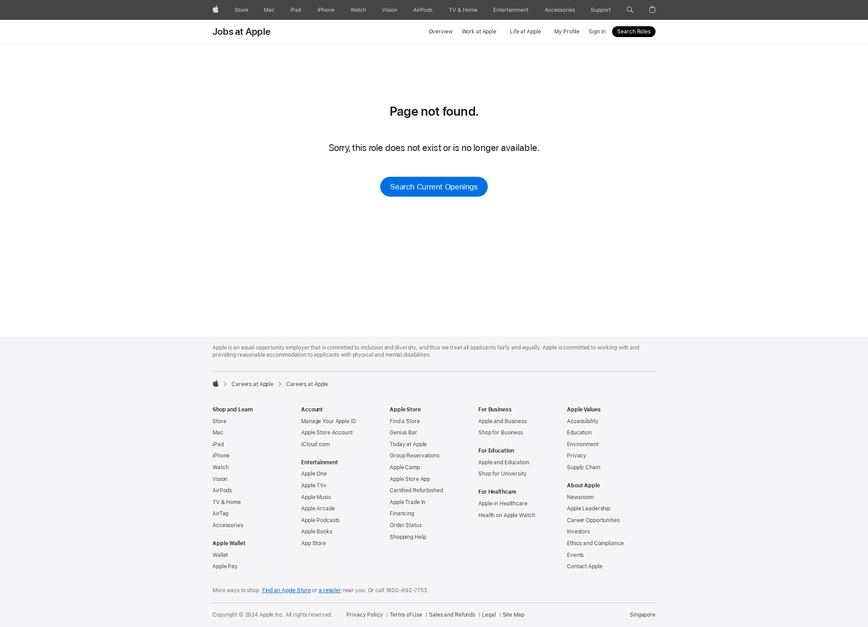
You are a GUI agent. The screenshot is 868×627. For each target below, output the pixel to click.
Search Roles (634, 31)
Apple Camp (405, 467)
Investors (578, 531)
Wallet (220, 555)
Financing (402, 513)
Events (575, 555)
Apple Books (316, 531)
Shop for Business (500, 432)
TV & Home (226, 502)
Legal (488, 615)
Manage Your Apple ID (328, 421)
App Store (313, 543)
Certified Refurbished (416, 490)
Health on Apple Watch (506, 515)
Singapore (643, 615)
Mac (217, 432)
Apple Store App (410, 479)
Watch (220, 467)
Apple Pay (225, 566)
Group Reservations (414, 456)
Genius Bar (403, 432)
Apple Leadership (588, 508)
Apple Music (316, 497)
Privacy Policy (364, 615)
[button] (630, 10)
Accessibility (582, 421)
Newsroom (580, 497)
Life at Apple (525, 31)
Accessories (227, 525)
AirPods (222, 490)
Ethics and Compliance (595, 543)
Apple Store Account (327, 432)
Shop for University (502, 474)
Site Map (513, 615)
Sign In (597, 31)
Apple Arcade (318, 508)
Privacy (576, 456)
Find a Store (405, 421)
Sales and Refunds (452, 615)
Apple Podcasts (320, 520)
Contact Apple (584, 566)
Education (579, 432)
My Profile (567, 31)
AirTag (220, 513)
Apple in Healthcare (503, 503)
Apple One (314, 474)
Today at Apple (408, 444)
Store (219, 421)
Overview (441, 31)
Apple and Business (502, 421)
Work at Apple (479, 31)
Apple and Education (503, 462)
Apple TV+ (314, 485)
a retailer (330, 590)
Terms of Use (406, 615)
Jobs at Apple (241, 31)
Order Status (406, 525)
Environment (583, 444)
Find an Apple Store (286, 590)
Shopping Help (408, 537)
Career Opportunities (593, 520)
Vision (219, 479)
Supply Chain (583, 467)
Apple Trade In (407, 502)
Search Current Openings (433, 186)
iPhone (221, 456)
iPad (218, 444)
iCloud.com (315, 444)
